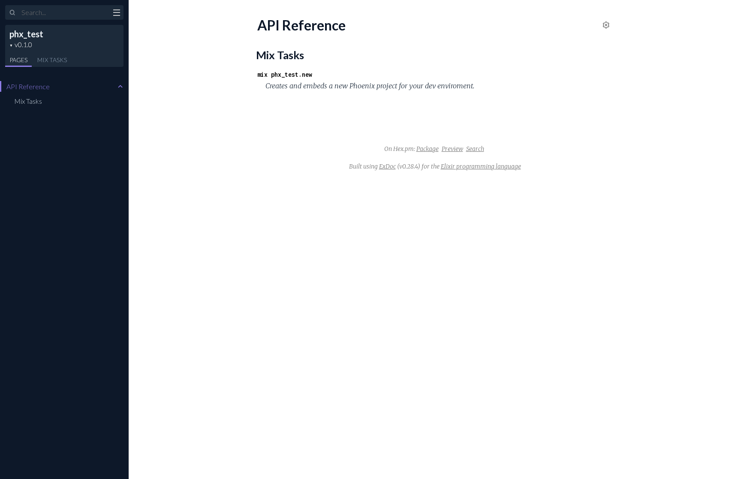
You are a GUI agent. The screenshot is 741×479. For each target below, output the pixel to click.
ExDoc (387, 166)
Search (475, 148)
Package (427, 149)
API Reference (28, 86)
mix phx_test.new (284, 74)
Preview (452, 149)
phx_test (26, 34)
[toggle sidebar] (116, 13)
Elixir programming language (481, 166)
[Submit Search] (12, 13)
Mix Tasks (28, 101)
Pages (18, 59)
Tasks (52, 59)
